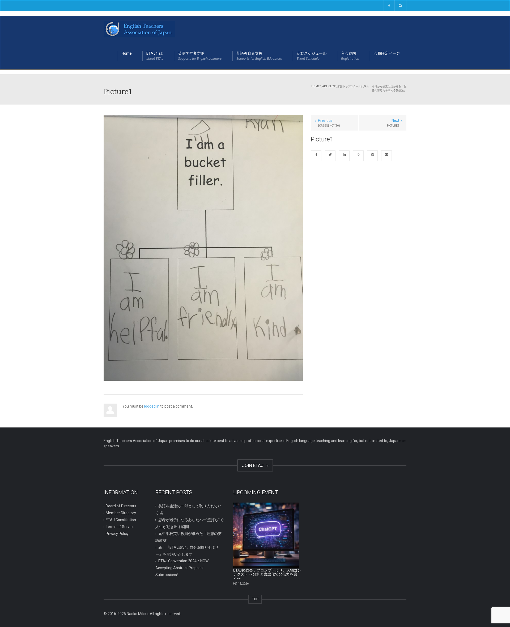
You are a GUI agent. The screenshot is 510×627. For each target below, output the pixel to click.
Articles (328, 86)
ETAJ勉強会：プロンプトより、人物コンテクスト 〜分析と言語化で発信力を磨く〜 (267, 574)
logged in (151, 406)
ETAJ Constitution (121, 520)
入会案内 (350, 55)
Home (127, 53)
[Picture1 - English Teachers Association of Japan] (139, 29)
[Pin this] (372, 155)
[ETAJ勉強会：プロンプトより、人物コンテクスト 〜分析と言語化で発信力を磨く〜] (266, 535)
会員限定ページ (387, 53)
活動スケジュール (311, 55)
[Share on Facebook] (316, 155)
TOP (255, 599)
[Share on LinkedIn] (344, 155)
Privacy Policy (117, 533)
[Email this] (386, 155)
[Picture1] (203, 247)
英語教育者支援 (259, 55)
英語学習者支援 (200, 55)
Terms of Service (120, 527)
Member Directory (121, 513)
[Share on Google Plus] (358, 155)
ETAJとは (154, 55)
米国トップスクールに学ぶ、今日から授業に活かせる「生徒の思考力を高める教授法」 (371, 88)
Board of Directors (121, 506)
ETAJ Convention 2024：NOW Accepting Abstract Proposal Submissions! (182, 568)
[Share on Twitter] (330, 155)
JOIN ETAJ (254, 465)
